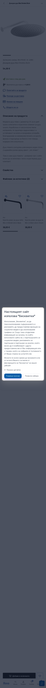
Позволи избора (31, 376)
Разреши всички (13, 376)
